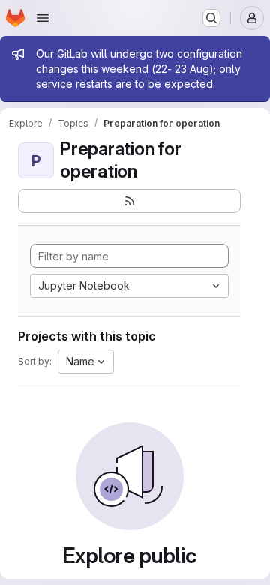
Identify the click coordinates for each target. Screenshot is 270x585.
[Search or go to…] (211, 18)
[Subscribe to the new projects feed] (129, 201)
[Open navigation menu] (43, 18)
